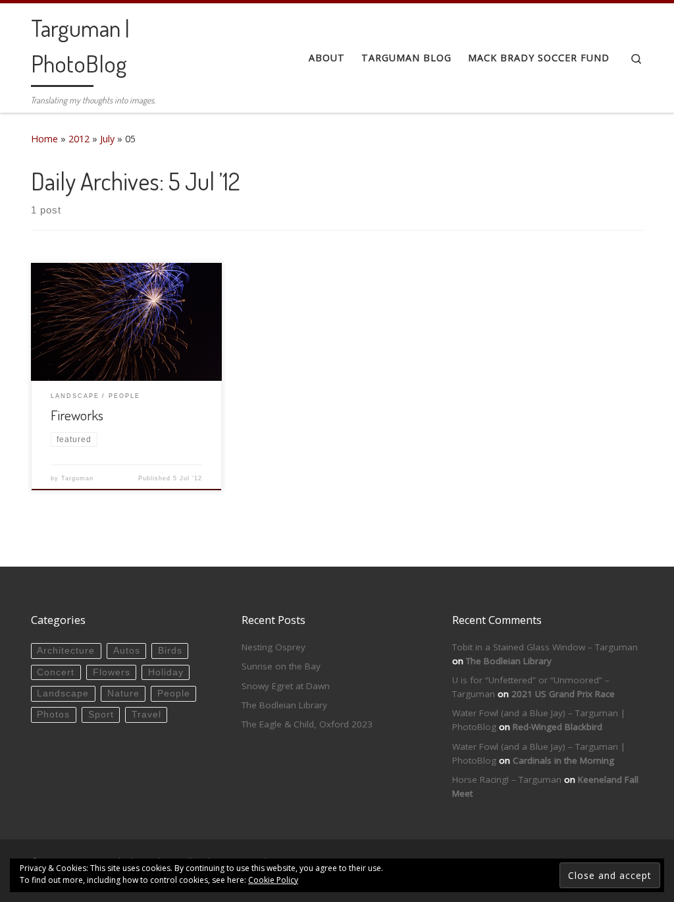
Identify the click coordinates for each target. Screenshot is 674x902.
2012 (79, 138)
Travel (146, 714)
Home (44, 138)
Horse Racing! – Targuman (506, 779)
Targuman (77, 478)
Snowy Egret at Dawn (286, 686)
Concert (55, 672)
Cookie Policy (273, 880)
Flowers (111, 672)
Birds (170, 651)
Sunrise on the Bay (281, 666)
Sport (101, 714)
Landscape (63, 693)
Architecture (66, 651)
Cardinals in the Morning (563, 760)
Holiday (166, 672)
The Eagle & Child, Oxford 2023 (307, 724)
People (173, 693)
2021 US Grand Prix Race (563, 694)
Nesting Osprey (273, 647)
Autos (126, 651)
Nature (123, 693)
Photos (53, 714)
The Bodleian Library (284, 705)
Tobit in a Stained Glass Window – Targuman (545, 647)
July (107, 138)
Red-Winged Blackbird (557, 727)
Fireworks (77, 415)
